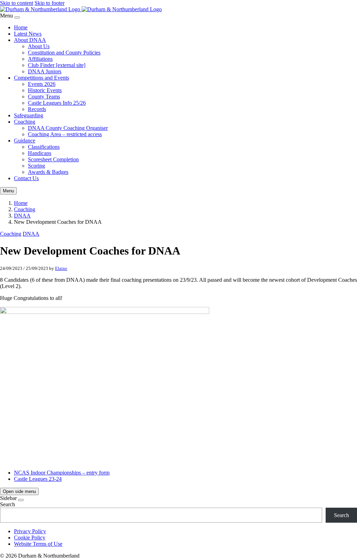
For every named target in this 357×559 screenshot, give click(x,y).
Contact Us (26, 178)
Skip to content (16, 3)
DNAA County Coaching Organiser (68, 128)
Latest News (27, 34)
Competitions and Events (41, 78)
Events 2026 (41, 84)
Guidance (24, 141)
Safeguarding (28, 115)
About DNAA (30, 40)
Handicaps (39, 153)
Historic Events (45, 90)
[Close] (17, 17)
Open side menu (19, 491)
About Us (39, 46)
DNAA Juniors (44, 71)
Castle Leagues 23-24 (38, 479)
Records (37, 109)
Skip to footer (49, 3)
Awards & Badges (48, 172)
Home (21, 27)
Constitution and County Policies (64, 53)
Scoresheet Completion (53, 159)
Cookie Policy (29, 537)
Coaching (24, 122)
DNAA (22, 216)
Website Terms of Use (38, 544)
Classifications (44, 147)
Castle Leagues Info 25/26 (57, 103)
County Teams (44, 97)
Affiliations (40, 59)
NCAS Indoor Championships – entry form (61, 473)
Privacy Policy (30, 531)
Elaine (61, 268)
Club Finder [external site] (56, 65)
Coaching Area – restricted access (65, 134)
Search (7, 504)
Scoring (36, 166)
